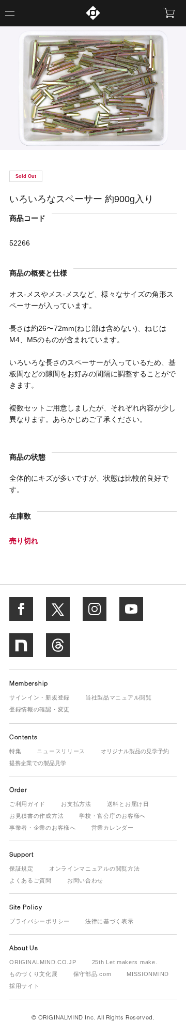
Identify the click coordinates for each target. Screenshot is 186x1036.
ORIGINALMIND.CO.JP (42, 962)
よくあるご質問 (30, 880)
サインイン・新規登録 (39, 697)
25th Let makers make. (125, 962)
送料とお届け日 (128, 804)
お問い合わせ (85, 880)
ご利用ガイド (27, 804)
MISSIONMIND (148, 974)
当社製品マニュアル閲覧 (118, 697)
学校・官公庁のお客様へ (112, 816)
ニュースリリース (61, 751)
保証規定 (21, 868)
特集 (15, 751)
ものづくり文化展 (33, 974)
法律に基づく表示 (109, 921)
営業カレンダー (112, 828)
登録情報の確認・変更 (39, 709)
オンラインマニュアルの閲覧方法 (94, 868)
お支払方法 (76, 804)
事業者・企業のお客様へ (42, 828)
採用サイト (24, 986)
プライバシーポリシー (39, 921)
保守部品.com (92, 974)
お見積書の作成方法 (36, 816)
